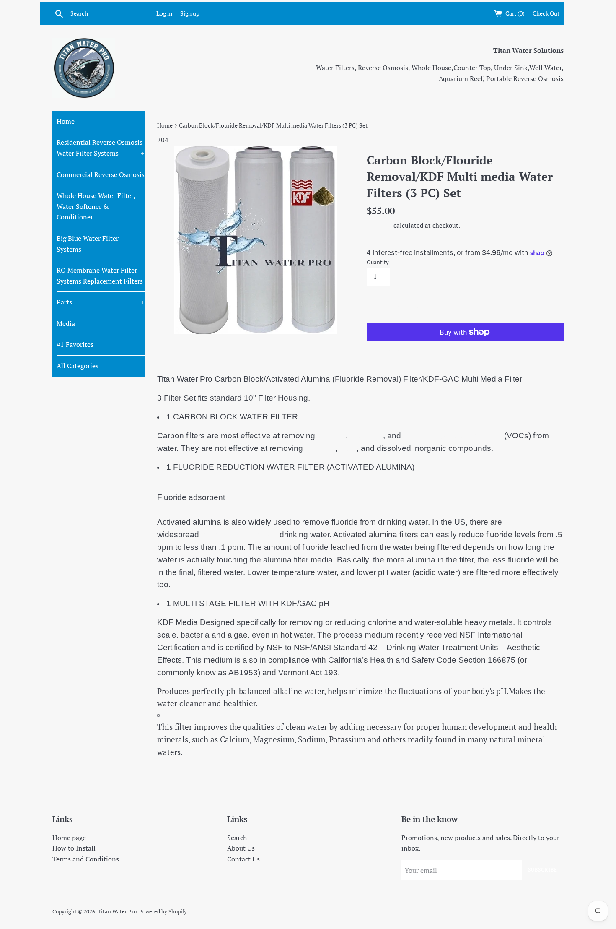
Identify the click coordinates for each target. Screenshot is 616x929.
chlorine (331, 435)
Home (66, 121)
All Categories (77, 365)
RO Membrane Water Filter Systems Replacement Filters (100, 275)
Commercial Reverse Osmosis (101, 174)
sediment (366, 435)
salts (348, 448)
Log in (164, 13)
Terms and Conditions (85, 859)
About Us (241, 848)
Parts (101, 302)
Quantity (378, 262)
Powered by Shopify (163, 911)
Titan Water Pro (117, 911)
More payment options (416, 349)
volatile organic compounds (452, 435)
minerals (320, 448)
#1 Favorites (75, 344)
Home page (69, 837)
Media (66, 323)
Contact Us (243, 859)
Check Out (546, 13)
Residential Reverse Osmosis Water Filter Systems (101, 148)
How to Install (74, 848)
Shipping (379, 225)
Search (237, 837)
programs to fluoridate (238, 534)
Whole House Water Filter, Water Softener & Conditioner (96, 206)
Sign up (189, 13)
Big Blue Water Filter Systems (88, 244)
